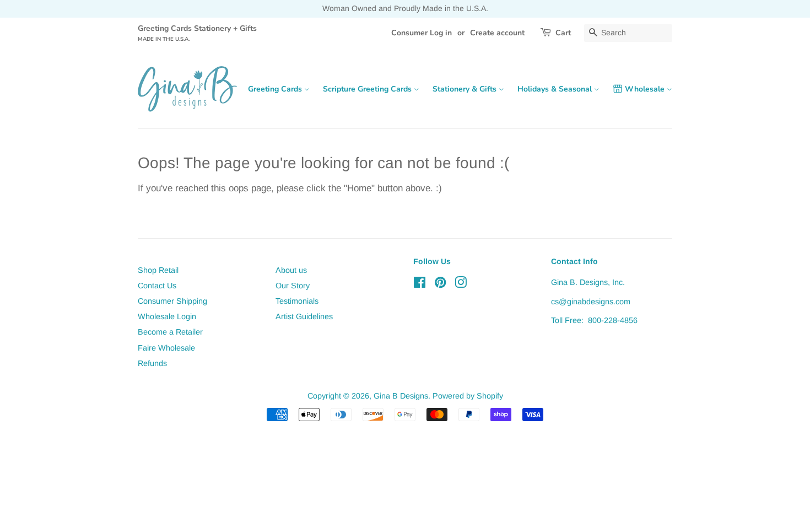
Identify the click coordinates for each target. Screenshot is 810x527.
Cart (563, 33)
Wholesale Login (167, 316)
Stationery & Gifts (466, 89)
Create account (497, 33)
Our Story (293, 285)
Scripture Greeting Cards (368, 89)
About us (291, 270)
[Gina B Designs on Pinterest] (440, 284)
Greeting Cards (276, 89)
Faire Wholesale (166, 347)
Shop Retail (158, 270)
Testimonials (297, 301)
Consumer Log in (421, 33)
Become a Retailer (170, 331)
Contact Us (157, 285)
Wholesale (646, 89)
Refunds (152, 363)
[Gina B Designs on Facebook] (419, 284)
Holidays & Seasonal (555, 89)
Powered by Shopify (468, 395)
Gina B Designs (401, 395)
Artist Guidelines (304, 316)
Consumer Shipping (172, 301)
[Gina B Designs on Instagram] (461, 284)
